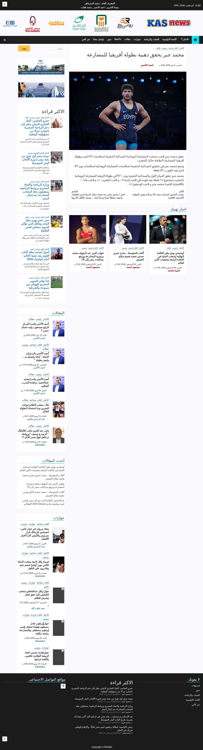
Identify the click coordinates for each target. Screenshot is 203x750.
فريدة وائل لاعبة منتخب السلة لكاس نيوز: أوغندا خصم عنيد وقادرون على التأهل (33, 565)
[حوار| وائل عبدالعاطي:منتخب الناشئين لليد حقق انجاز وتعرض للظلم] (58, 595)
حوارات (137, 39)
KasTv (118, 39)
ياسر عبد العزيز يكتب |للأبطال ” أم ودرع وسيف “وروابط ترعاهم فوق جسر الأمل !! (33, 434)
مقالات (127, 39)
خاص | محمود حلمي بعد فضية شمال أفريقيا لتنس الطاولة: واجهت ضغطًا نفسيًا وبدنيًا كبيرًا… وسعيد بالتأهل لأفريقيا (98, 194)
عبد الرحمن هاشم (36, 419)
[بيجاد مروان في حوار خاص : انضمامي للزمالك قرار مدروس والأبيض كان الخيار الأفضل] (58, 535)
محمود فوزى (125, 722)
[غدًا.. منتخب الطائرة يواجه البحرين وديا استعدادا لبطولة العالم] (58, 409)
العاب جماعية (36, 344)
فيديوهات (195, 685)
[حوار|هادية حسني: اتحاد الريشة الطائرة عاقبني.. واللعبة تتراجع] (58, 657)
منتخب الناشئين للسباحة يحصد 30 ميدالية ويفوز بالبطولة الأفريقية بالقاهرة (158, 194)
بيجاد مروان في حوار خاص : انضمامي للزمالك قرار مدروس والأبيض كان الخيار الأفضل (34, 533)
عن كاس (86, 39)
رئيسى (164, 48)
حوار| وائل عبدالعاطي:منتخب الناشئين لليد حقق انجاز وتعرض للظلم (34, 594)
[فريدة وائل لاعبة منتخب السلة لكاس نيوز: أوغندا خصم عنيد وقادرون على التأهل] (58, 564)
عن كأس (196, 704)
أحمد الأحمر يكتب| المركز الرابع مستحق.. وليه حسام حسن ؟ (35, 327)
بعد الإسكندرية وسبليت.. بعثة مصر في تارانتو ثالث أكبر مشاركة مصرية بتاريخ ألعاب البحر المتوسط (103, 718)
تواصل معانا (98, 39)
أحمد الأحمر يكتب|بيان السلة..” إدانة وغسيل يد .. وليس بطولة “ (36, 356)
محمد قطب (126, 733)
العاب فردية (173, 48)
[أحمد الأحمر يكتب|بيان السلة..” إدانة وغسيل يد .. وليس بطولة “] (58, 356)
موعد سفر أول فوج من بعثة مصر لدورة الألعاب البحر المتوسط (104, 698)
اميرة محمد (174, 270)
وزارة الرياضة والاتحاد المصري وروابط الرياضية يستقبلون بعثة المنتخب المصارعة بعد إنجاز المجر (104, 707)
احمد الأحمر (147, 65)
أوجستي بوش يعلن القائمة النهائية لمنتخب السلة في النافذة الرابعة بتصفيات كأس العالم (169, 258)
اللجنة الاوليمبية (169, 39)
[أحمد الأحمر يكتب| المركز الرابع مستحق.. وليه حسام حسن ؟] (58, 328)
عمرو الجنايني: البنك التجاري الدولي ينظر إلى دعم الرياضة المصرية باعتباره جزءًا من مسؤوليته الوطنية (102, 689)
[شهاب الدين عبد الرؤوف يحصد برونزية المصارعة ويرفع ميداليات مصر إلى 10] (87, 229)
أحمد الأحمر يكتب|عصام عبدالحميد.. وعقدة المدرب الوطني (35, 382)
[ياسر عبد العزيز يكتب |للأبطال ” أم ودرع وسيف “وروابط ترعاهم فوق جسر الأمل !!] (58, 435)
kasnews (40, 444)
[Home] (195, 39)
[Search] (5, 40)
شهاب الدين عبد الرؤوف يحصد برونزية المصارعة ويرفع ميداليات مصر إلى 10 (88, 256)
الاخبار (186, 39)
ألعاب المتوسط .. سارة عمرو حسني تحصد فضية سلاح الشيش (129, 256)
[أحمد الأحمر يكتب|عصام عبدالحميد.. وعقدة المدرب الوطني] (58, 384)
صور (109, 39)
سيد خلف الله (38, 608)
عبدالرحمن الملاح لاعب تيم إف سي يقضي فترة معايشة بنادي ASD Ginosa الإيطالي (43, 502)
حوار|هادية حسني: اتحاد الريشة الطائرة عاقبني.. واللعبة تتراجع (36, 656)
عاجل (158, 48)
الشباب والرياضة (151, 39)
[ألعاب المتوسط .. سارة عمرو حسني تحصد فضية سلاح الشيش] (127, 229)
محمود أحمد (133, 267)
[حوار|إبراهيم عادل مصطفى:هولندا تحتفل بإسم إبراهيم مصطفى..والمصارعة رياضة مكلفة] (58, 628)
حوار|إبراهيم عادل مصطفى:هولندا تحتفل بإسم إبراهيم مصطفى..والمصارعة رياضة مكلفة (34, 628)
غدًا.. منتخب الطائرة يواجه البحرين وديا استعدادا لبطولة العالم (34, 408)
